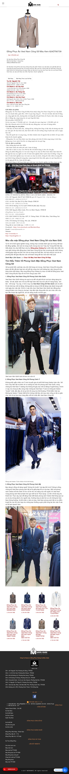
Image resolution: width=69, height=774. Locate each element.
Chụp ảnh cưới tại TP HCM (12, 757)
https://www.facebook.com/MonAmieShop (26, 227)
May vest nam (9, 748)
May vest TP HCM (10, 762)
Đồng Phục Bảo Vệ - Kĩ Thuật (13, 736)
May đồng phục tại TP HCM (12, 752)
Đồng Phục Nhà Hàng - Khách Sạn (14, 731)
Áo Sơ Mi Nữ (8, 722)
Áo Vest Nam (8, 711)
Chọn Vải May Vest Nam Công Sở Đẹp (37, 257)
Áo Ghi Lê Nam (9, 715)
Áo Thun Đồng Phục (10, 741)
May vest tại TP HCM (11, 750)
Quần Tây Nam (9, 718)
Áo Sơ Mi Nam (9, 713)
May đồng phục (9, 759)
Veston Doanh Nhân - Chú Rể (13, 708)
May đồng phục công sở (11, 755)
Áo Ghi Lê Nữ (9, 727)
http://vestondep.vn (11, 233)
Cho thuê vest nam (10, 745)
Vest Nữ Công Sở (10, 724)
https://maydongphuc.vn (13, 236)
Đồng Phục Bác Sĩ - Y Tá (12, 734)
